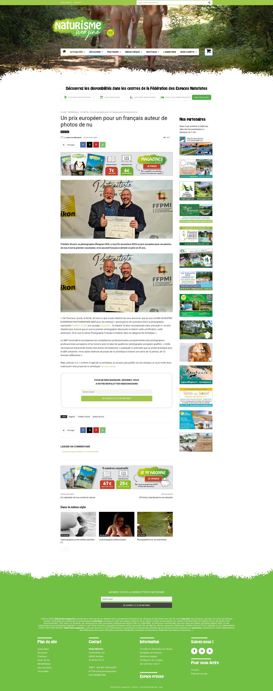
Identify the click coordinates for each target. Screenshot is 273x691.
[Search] (209, 2)
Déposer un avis (199, 673)
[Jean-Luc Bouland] (62, 137)
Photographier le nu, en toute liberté (151, 540)
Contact (195, 670)
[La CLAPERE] (196, 267)
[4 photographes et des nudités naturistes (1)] (78, 524)
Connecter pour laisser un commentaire (80, 451)
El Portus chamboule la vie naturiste (156, 497)
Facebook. (105, 325)
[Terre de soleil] (196, 406)
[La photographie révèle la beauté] (117, 524)
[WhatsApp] (103, 145)
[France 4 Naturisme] (196, 361)
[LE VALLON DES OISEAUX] (196, 289)
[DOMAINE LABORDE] (196, 244)
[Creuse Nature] (196, 316)
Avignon (72, 417)
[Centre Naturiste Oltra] (196, 428)
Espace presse (152, 676)
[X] (89, 145)
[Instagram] (202, 651)
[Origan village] (196, 177)
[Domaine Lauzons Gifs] (196, 338)
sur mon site (107, 366)
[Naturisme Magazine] (83, 28)
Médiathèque (73, 112)
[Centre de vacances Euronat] (196, 451)
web (161, 687)
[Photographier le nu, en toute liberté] (155, 524)
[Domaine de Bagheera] (196, 383)
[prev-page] (62, 549)
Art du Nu (84, 112)
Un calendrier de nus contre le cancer (78, 497)
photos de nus (98, 417)
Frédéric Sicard (80, 325)
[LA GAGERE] (196, 199)
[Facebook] (83, 145)
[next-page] (67, 549)
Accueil (63, 112)
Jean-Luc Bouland (74, 137)
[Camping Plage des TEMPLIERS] (196, 222)
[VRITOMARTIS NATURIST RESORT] (196, 154)
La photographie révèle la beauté (112, 540)
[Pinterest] (96, 145)
